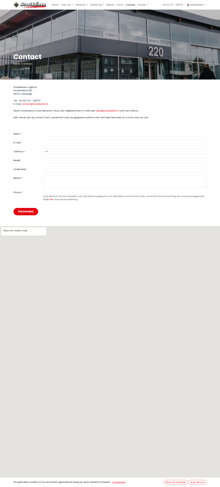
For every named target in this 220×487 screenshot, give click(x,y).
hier (51, 199)
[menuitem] (55, 5)
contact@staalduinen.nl (35, 103)
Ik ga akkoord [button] (197, 482)
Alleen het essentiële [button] (175, 482)
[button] (25, 211)
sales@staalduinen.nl (107, 110)
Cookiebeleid (118, 482)
